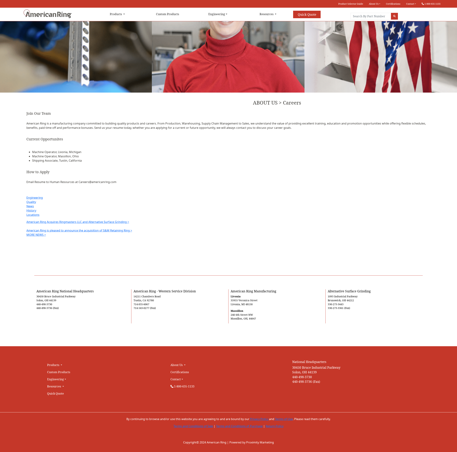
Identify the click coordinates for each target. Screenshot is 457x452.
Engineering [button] (216, 14)
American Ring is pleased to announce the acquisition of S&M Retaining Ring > (79, 230)
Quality (31, 202)
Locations (32, 215)
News (30, 206)
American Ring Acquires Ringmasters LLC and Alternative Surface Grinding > (77, 222)
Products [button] (116, 14)
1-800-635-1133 (432, 3)
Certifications (393, 3)
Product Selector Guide (350, 3)
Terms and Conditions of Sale (193, 426)
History (31, 210)
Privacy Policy (259, 419)
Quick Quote (307, 14)
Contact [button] (410, 3)
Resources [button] (267, 14)
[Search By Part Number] (394, 16)
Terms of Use (283, 419)
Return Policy (274, 426)
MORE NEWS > (36, 235)
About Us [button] (374, 3)
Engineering (34, 198)
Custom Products (167, 14)
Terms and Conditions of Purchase (239, 426)
